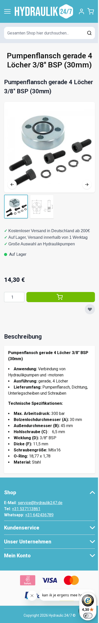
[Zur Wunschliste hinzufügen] (90, 309)
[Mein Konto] (81, 11)
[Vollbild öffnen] (49, 147)
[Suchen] (89, 33)
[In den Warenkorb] (60, 297)
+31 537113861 (26, 508)
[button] (49, 492)
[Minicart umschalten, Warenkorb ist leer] (90, 11)
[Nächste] (87, 184)
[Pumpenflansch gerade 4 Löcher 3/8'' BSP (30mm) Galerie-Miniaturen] (29, 206)
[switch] (87, 615)
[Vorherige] (12, 184)
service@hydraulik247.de (40, 502)
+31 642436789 (39, 514)
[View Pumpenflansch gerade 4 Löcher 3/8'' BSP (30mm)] (16, 206)
